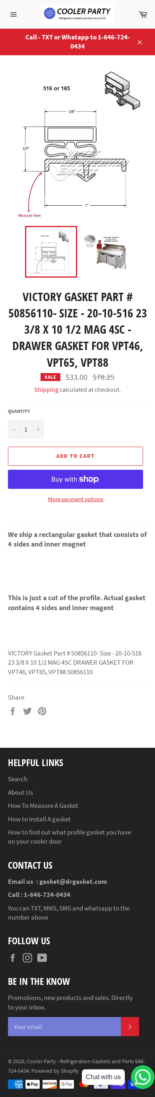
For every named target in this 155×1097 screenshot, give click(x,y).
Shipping (46, 389)
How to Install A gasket (39, 819)
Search (17, 778)
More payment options (75, 499)
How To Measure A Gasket (43, 805)
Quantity (19, 411)
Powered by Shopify (55, 1071)
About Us (20, 792)
